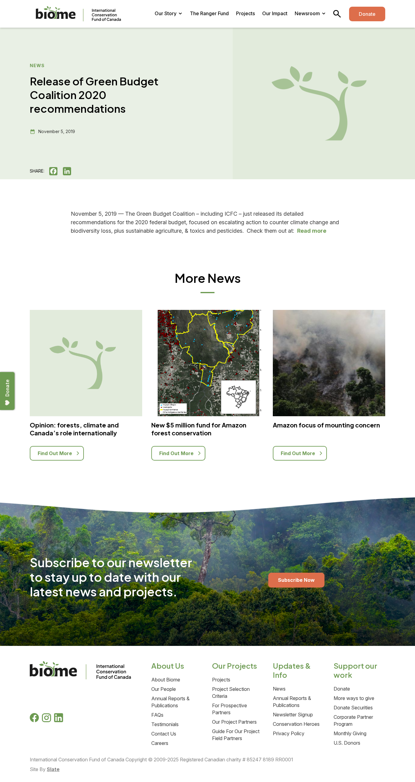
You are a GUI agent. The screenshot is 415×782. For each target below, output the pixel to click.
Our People (163, 689)
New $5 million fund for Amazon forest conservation (198, 429)
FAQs (157, 715)
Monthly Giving (350, 733)
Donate (367, 14)
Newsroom (307, 13)
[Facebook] (55, 171)
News (279, 689)
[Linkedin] (69, 171)
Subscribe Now (296, 580)
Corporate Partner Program (353, 720)
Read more (311, 231)
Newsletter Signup (293, 715)
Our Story (166, 13)
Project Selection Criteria (231, 692)
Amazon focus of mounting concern (326, 425)
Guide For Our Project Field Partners (235, 734)
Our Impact (274, 13)
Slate (53, 769)
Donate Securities (353, 708)
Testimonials (165, 724)
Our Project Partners (234, 722)
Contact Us (163, 734)
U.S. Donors (347, 743)
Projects (245, 13)
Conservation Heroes (296, 724)
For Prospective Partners (229, 708)
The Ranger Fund (209, 13)
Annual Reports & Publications (170, 701)
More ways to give (354, 698)
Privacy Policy (288, 733)
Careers (159, 743)
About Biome (165, 680)
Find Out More (55, 453)
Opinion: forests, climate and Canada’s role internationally (74, 429)
